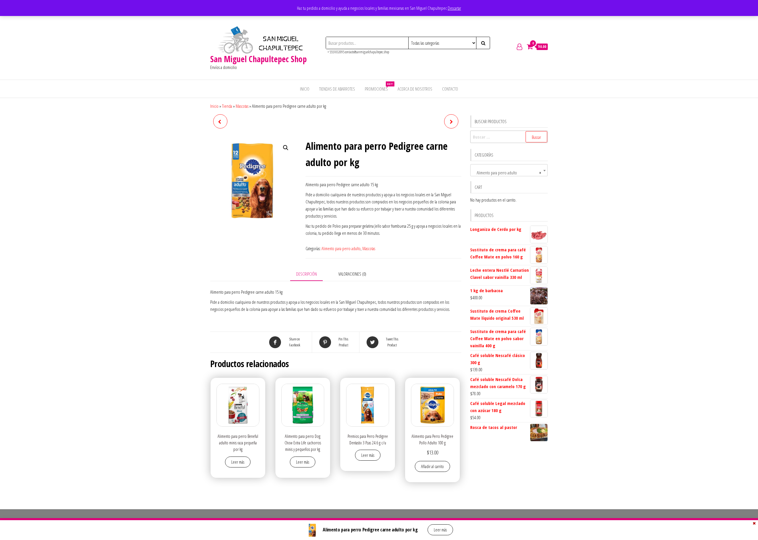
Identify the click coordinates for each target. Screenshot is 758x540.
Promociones (378, 87)
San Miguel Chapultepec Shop (258, 59)
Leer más (237, 462)
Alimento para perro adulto (341, 248)
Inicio (304, 89)
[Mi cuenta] (519, 46)
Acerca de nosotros (415, 89)
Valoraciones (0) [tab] (352, 274)
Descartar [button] (454, 8)
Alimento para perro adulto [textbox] (507, 173)
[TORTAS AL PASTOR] (220, 121)
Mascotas (242, 106)
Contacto (450, 89)
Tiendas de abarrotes (337, 89)
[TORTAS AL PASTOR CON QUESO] (451, 121)
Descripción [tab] (306, 274)
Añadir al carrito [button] (432, 466)
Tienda (227, 106)
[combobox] (509, 170)
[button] (285, 147)
